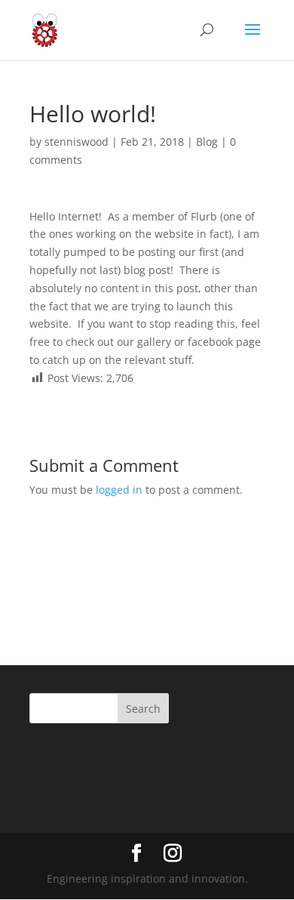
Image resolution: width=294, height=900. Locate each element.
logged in (119, 489)
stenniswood (76, 141)
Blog (207, 141)
